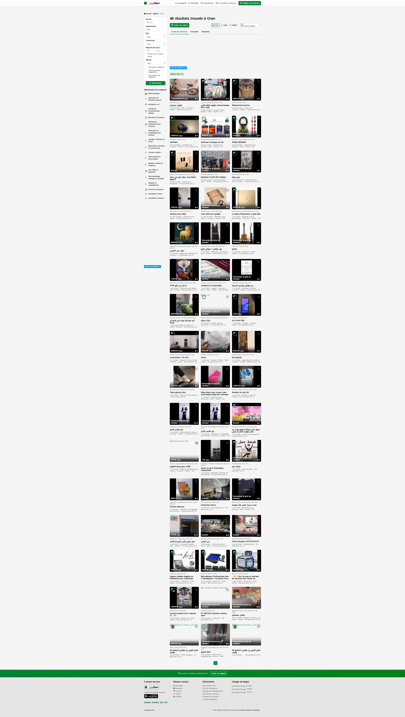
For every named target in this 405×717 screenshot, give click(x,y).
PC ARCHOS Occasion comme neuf (214, 614)
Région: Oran (175, 74)
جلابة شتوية (206, 652)
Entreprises (155, 702)
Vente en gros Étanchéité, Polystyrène (212, 469)
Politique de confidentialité (212, 691)
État (147, 33)
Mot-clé (148, 19)
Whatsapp (179, 686)
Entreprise (205, 31)
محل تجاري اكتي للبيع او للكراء (182, 541)
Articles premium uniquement (154, 71)
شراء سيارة (205, 320)
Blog (161, 702)
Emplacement (208, 3)
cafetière (174, 142)
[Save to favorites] (196, 81)
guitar (234, 249)
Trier (242, 24)
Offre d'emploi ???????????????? (245, 541)
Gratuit (150, 56)
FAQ (166, 702)
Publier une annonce (251, 3)
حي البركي (205, 541)
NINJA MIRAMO (239, 142)
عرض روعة (236, 177)
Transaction (150, 40)
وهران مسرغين (176, 105)
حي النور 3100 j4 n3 (178, 285)
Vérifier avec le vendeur (155, 54)
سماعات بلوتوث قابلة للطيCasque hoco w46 (215, 106)
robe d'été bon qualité (210, 214)
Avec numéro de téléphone (154, 76)
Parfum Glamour (177, 507)
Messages (194, 3)
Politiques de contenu (210, 697)
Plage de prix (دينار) (153, 47)
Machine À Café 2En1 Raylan (213, 177)
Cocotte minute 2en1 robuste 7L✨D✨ (183, 614)
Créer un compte (219, 673)
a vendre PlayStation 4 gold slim (246, 214)
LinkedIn (178, 697)
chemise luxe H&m (178, 214)
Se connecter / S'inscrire (227, 3)
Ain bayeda (237, 357)
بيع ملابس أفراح (176, 429)
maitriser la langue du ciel (212, 142)
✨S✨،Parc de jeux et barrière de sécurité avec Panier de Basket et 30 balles (245, 577)
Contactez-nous (149, 710)
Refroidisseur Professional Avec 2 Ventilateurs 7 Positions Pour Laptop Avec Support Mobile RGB (215, 577)
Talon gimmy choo (178, 392)
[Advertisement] (155, 232)
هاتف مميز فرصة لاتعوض (180, 466)
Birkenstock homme (241, 105)
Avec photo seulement (156, 67)
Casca (203, 357)
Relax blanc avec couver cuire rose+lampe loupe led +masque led (214, 393)
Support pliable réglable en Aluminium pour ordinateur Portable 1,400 (181, 577)
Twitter (178, 694)
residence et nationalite (211, 285)
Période (148, 60)
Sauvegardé (181, 3)
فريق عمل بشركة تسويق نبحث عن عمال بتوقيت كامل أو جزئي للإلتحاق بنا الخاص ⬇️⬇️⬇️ (246, 430)
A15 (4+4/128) (238, 320)
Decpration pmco (208, 505)
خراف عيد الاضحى (177, 251)
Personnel (194, 31)
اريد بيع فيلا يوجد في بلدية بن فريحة (182, 321)
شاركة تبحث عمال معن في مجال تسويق (183, 178)
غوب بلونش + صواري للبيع (211, 249)
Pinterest (178, 691)
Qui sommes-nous (209, 686)
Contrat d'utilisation (209, 688)
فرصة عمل (236, 466)
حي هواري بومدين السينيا (242, 285)
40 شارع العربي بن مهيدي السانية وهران (184, 651)
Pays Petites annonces (210, 694)
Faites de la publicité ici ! (152, 266)
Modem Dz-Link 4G (240, 392)
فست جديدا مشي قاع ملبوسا (244, 505)
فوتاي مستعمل (238, 615)
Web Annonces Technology (250, 710)
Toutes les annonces (179, 31)
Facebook (179, 688)
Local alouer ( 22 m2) (179, 357)
